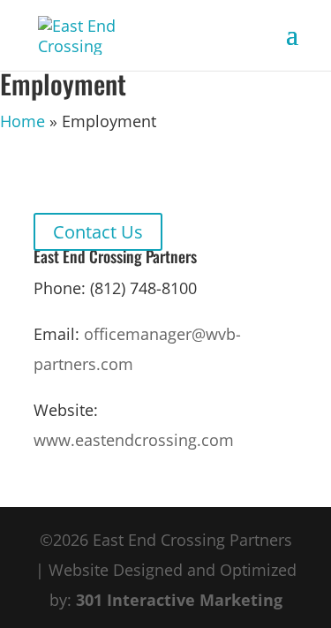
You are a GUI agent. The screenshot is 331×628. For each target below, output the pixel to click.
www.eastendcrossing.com (134, 439)
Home (22, 121)
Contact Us (98, 232)
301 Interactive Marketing (179, 599)
